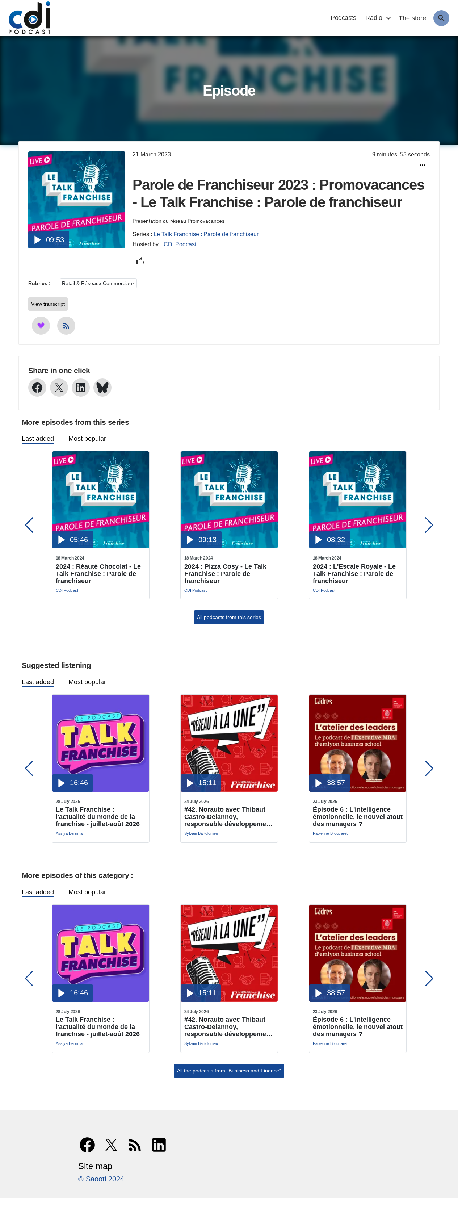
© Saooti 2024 (101, 1179)
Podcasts (343, 17)
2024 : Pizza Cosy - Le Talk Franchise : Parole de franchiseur (225, 574)
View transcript (48, 304)
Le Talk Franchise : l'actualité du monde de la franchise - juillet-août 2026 (98, 817)
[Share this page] (422, 165)
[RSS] (135, 1145)
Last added (38, 438)
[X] (111, 1145)
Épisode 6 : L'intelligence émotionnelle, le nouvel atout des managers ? (358, 817)
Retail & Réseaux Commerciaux (98, 283)
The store (412, 18)
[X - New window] (59, 387)
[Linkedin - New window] (81, 387)
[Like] (140, 261)
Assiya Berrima (69, 833)
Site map (95, 1166)
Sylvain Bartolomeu (201, 833)
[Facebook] (87, 1145)
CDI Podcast (180, 244)
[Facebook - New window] (37, 387)
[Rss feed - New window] (66, 326)
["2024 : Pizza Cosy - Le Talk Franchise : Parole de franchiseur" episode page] (229, 546)
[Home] (25, 18)
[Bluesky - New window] (102, 387)
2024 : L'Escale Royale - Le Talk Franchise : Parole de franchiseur (354, 574)
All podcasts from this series (229, 617)
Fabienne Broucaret (330, 833)
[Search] (441, 18)
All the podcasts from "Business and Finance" (229, 1071)
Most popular (87, 438)
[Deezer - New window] (41, 326)
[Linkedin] (159, 1145)
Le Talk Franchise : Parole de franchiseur (206, 234)
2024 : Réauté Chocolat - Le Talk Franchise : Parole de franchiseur (98, 574)
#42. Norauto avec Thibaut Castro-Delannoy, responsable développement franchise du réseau (228, 817)
